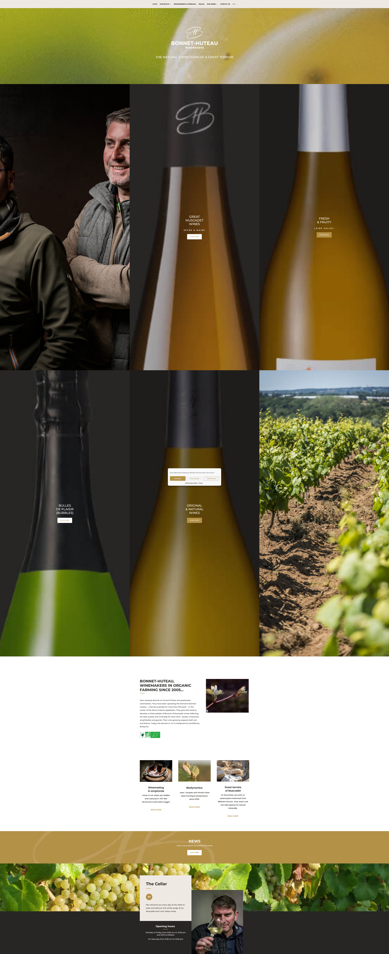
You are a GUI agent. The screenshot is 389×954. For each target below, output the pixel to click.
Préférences (211, 478)
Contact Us (225, 4)
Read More (156, 810)
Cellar (201, 4)
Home (155, 4)
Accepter (177, 478)
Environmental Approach (185, 4)
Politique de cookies (191, 483)
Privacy (200, 483)
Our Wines (211, 4)
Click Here (194, 852)
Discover (194, 237)
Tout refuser (194, 478)
